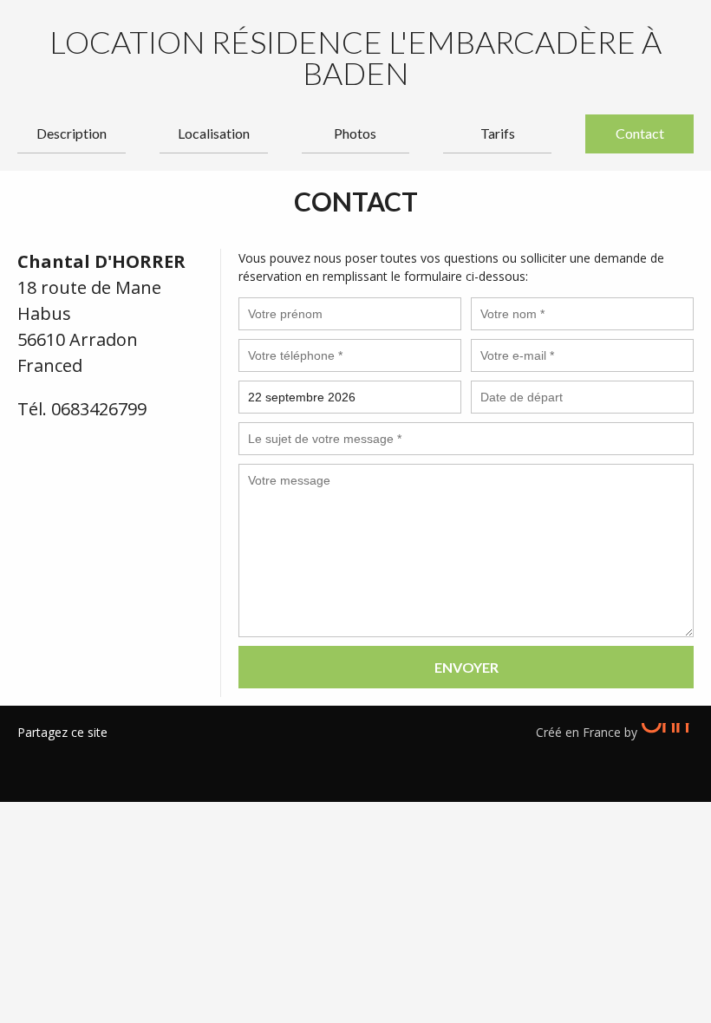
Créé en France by (588, 732)
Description (71, 133)
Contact (640, 133)
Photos (355, 133)
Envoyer (466, 667)
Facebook (30, 754)
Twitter (56, 754)
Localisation (214, 133)
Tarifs (497, 133)
